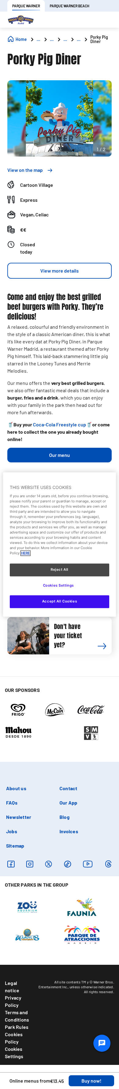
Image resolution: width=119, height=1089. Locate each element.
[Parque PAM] (82, 934)
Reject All (59, 570)
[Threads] (108, 863)
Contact (69, 788)
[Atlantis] (27, 934)
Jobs (11, 831)
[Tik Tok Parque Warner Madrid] (67, 863)
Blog (65, 817)
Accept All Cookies (59, 601)
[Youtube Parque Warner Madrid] (88, 863)
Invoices (69, 831)
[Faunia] (81, 907)
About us (16, 788)
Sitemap (15, 845)
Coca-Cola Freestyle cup (59, 424)
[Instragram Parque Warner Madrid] (29, 863)
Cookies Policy (14, 1037)
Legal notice (12, 986)
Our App (69, 802)
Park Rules (16, 1027)
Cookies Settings (14, 1052)
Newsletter (18, 817)
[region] (59, 544)
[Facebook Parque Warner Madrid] (10, 863)
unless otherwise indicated (91, 987)
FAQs (11, 802)
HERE (25, 553)
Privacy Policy (13, 1001)
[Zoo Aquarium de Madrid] (27, 907)
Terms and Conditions (17, 1015)
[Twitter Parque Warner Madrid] (48, 863)
